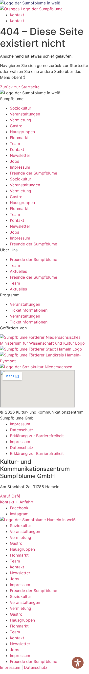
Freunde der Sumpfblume (33, 173)
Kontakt (17, 14)
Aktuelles (18, 271)
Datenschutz (21, 429)
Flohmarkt (19, 137)
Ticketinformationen (28, 310)
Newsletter (20, 155)
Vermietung (20, 119)
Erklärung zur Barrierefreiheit (37, 435)
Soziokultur (20, 108)
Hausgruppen (22, 131)
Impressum (20, 167)
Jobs (14, 161)
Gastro (16, 125)
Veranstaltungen (25, 114)
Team (15, 143)
